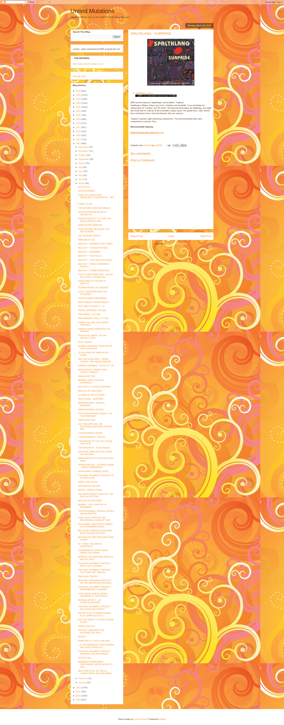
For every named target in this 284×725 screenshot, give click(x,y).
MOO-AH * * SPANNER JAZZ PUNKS (95, 244)
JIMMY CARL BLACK (88, 482)
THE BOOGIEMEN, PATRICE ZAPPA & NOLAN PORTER (96, 512)
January (83, 682)
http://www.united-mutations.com (88, 64)
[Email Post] (169, 145)
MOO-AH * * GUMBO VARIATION (93, 270)
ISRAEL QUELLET (86, 626)
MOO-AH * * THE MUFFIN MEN (93, 248)
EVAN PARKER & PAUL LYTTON (93, 318)
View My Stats (79, 76)
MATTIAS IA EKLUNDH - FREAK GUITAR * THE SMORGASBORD (94, 360)
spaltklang (140, 93)
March (82, 183)
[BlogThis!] (176, 145)
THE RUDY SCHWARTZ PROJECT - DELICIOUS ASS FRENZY (95, 607)
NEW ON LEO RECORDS (90, 391)
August (82, 163)
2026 (78, 91)
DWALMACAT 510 (86, 240)
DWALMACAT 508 (86, 420)
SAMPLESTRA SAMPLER (90, 225)
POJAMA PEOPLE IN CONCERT (93, 287)
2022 (78, 107)
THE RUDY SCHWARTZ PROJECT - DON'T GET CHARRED (95, 564)
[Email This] (174, 145)
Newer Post (136, 236)
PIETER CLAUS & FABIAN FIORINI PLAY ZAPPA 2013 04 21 (94, 614)
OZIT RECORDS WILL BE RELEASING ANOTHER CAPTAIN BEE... (95, 426)
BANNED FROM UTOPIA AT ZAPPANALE (91, 381)
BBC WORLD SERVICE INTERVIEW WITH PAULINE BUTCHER (95, 531)
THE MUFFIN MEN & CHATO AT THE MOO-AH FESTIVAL (95, 495)
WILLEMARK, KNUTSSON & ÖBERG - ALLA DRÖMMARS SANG (96, 525)
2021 (78, 111)
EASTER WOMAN (86, 191)
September (84, 159)
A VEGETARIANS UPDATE (90, 433)
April (81, 179)
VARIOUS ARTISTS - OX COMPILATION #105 (89, 601)
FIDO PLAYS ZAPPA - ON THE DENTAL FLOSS (92, 336)
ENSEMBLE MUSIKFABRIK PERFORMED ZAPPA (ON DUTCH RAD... (95, 664)
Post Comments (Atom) (177, 244)
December (84, 147)
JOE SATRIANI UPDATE (89, 236)
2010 (78, 696)
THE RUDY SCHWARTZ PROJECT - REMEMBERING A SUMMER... (95, 588)
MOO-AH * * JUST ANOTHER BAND (95, 260)
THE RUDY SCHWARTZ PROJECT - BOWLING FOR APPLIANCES (95, 652)
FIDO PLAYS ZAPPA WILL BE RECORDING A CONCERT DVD (94, 518)
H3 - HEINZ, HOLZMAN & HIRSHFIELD (90, 545)
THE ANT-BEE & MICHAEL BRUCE (94, 208)
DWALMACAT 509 (86, 376)
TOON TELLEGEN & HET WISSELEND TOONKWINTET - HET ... (96, 197)
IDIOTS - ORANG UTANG (90, 490)
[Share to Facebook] (182, 145)
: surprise (149, 93)
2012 (78, 687)
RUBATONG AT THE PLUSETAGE (94, 641)
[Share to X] (179, 145)
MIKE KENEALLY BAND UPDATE (93, 302)
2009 (78, 699)
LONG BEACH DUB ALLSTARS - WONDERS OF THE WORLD (93, 594)
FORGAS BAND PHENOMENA (92, 298)
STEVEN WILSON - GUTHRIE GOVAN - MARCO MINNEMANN (96, 466)
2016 (78, 131)
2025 (78, 95)
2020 (78, 115)
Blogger (162, 719)
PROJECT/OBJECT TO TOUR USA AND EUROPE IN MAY (94, 219)
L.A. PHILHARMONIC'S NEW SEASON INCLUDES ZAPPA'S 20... (96, 646)
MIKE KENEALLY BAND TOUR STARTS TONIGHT (92, 370)
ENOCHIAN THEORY (88, 576)
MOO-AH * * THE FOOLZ (90, 256)
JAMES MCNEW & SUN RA (91, 409)
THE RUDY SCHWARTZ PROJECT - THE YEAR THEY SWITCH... (95, 571)
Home (171, 236)
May (81, 175)
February (83, 678)
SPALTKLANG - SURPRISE (90, 399)
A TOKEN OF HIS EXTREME (91, 395)
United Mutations (92, 11)
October (83, 155)
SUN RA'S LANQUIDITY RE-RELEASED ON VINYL (91, 631)
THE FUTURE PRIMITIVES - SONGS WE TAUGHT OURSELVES (95, 275)
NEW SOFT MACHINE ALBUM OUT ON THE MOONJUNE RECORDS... (95, 581)
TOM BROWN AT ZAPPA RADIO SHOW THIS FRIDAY (93, 551)
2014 (78, 139)
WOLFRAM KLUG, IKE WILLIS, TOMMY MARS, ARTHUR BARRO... (96, 672)
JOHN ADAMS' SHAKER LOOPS (93, 471)
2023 (78, 103)
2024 (78, 99)
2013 (78, 143)
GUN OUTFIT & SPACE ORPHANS (94, 387)
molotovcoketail (140, 719)
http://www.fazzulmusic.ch (147, 132)
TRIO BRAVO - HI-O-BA (89, 314)
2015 (78, 135)
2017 (78, 127)
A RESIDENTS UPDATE (89, 486)
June (81, 171)
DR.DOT (82, 636)
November (84, 151)
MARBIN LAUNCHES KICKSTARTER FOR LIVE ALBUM (95, 347)
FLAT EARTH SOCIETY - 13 (91, 306)
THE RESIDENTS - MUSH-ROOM (94, 448)
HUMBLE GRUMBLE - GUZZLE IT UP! (96, 365)
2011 (78, 691)
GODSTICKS (84, 187)
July (81, 167)
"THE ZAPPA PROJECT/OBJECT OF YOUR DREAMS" (95, 414)
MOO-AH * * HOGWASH (89, 252)
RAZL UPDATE (85, 342)
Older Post (205, 236)
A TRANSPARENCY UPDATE (91, 437)
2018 (78, 123)
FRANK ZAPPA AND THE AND (92, 310)
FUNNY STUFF (85, 204)
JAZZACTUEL (84, 658)
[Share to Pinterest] (185, 145)
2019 (78, 119)
